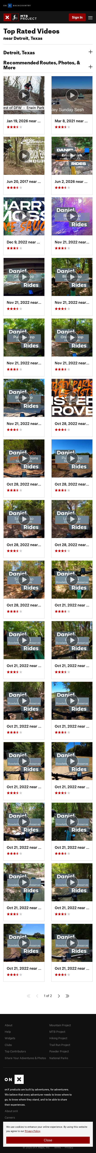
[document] (48, 1134)
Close (48, 1140)
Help (8, 1031)
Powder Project (59, 1051)
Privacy (69, 1147)
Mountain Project (60, 1025)
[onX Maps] (14, 1083)
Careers (10, 1117)
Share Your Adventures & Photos (25, 1058)
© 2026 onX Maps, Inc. (36, 1147)
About (8, 1025)
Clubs (8, 1045)
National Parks (58, 1058)
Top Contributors (15, 1051)
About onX (11, 1111)
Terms (57, 1147)
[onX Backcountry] (17, 6)
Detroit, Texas (19, 52)
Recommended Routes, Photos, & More (41, 64)
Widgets (10, 1038)
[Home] (22, 17)
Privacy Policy (32, 1131)
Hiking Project (58, 1038)
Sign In (77, 17)
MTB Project (57, 1031)
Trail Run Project (59, 1045)
